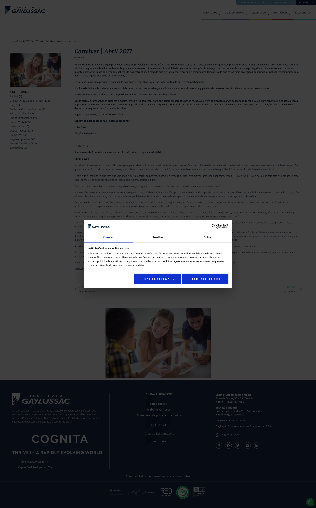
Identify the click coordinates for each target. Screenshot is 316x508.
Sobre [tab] (207, 237)
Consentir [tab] (108, 237)
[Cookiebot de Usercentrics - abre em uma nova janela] (214, 226)
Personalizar (156, 278)
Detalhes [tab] (158, 237)
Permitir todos (205, 278)
